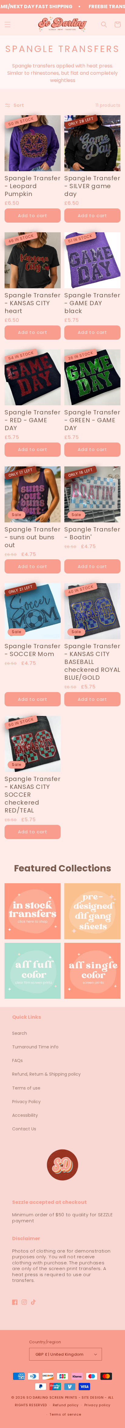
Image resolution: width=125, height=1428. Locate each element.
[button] (7, 24)
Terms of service (65, 1414)
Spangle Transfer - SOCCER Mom (33, 650)
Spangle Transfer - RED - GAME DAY (33, 420)
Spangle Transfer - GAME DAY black (92, 303)
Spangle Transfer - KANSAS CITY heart (33, 303)
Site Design (93, 1397)
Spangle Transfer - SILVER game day (92, 186)
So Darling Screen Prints (51, 1397)
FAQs (17, 1060)
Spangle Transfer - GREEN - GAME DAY (92, 420)
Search (19, 1033)
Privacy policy (97, 1405)
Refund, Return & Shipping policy (46, 1074)
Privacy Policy (26, 1102)
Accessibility (25, 1115)
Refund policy (66, 1405)
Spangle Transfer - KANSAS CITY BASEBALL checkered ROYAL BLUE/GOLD (92, 661)
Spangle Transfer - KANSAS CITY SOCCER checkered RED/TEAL (33, 794)
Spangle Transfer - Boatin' (92, 533)
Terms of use (26, 1088)
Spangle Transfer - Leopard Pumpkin (33, 186)
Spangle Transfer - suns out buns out (33, 537)
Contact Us (24, 1129)
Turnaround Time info (35, 1047)
